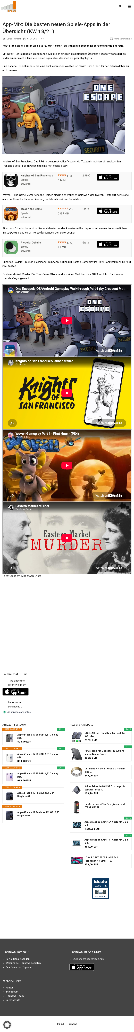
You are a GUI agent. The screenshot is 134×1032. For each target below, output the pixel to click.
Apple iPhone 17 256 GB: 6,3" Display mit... (37, 736)
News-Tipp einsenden (18, 959)
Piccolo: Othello (31, 242)
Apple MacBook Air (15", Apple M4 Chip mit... (106, 824)
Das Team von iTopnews (19, 967)
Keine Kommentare (123, 39)
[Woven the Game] (11, 219)
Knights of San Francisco (37, 175)
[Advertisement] (94, 692)
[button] (7, 1025)
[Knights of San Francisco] (11, 186)
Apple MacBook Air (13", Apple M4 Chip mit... (106, 841)
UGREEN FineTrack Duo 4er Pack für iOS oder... (105, 735)
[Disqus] (67, 621)
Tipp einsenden (16, 680)
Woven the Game (31, 209)
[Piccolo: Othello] (11, 253)
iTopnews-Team (17, 684)
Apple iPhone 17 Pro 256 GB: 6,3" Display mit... (35, 794)
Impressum (14, 702)
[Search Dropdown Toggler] (120, 6)
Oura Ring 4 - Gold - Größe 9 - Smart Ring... (104, 770)
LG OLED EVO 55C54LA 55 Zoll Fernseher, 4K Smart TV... (101, 859)
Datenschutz (15, 706)
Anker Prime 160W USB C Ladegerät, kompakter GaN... (105, 788)
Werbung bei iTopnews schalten (23, 963)
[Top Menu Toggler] (129, 6)
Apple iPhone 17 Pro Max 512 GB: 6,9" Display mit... (38, 814)
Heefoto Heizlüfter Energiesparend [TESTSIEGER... (104, 806)
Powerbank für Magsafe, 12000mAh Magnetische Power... (104, 752)
